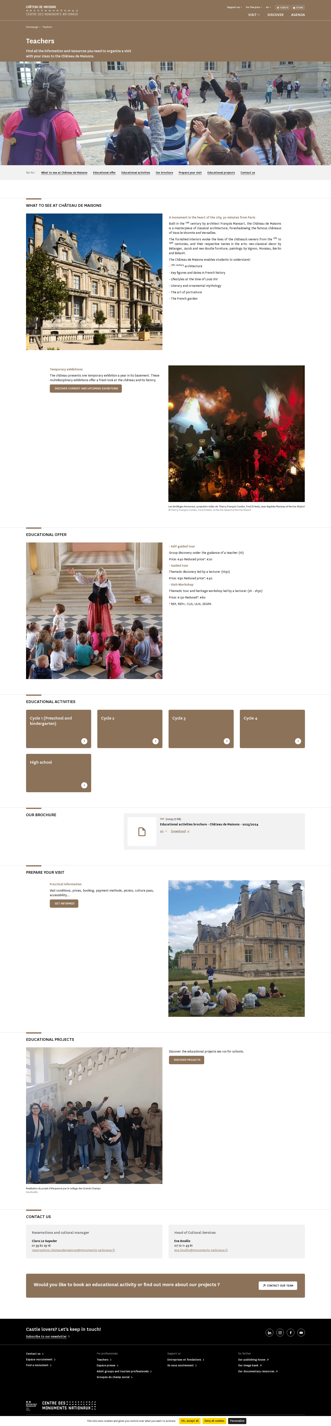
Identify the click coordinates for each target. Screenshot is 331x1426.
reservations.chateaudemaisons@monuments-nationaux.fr (73, 1250)
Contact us (248, 173)
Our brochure (164, 173)
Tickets (284, 7)
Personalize (237, 1421)
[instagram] (280, 1332)
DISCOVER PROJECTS (187, 1060)
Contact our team (280, 1286)
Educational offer (104, 173)
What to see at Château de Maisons (64, 173)
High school (41, 762)
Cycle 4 (250, 718)
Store (299, 7)
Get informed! (65, 903)
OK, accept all (190, 1421)
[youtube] (301, 1332)
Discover (275, 14)
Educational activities (135, 173)
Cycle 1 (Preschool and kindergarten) (51, 720)
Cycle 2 (107, 718)
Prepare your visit (190, 173)
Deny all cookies (214, 1421)
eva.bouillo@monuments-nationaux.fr (201, 1250)
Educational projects (221, 173)
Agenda (298, 14)
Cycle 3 (179, 718)
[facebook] (290, 1332)
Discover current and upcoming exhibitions (86, 388)
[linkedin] (269, 1332)
